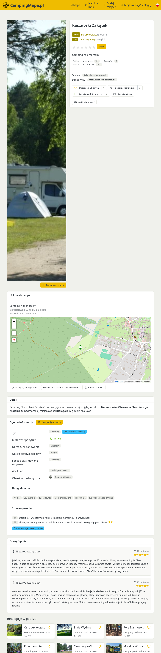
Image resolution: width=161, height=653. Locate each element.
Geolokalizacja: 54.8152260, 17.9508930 (61, 387)
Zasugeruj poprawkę (51, 422)
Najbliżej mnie (93, 5)
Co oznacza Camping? (75, 431)
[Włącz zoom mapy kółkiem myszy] (14, 340)
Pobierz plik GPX (95, 387)
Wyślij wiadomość (86, 102)
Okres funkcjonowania (25, 447)
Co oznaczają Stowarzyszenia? (29, 528)
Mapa (76, 5)
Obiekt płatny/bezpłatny (26, 453)
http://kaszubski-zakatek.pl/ (102, 80)
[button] (157, 5)
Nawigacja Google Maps (26, 387)
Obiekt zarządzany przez (27, 478)
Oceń (101, 46)
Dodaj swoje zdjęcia (55, 285)
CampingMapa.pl (63, 477)
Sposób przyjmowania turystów (25, 462)
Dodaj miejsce (111, 5)
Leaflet (120, 381)
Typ (14, 433)
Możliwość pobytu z (24, 440)
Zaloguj (146, 5)
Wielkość (17, 471)
